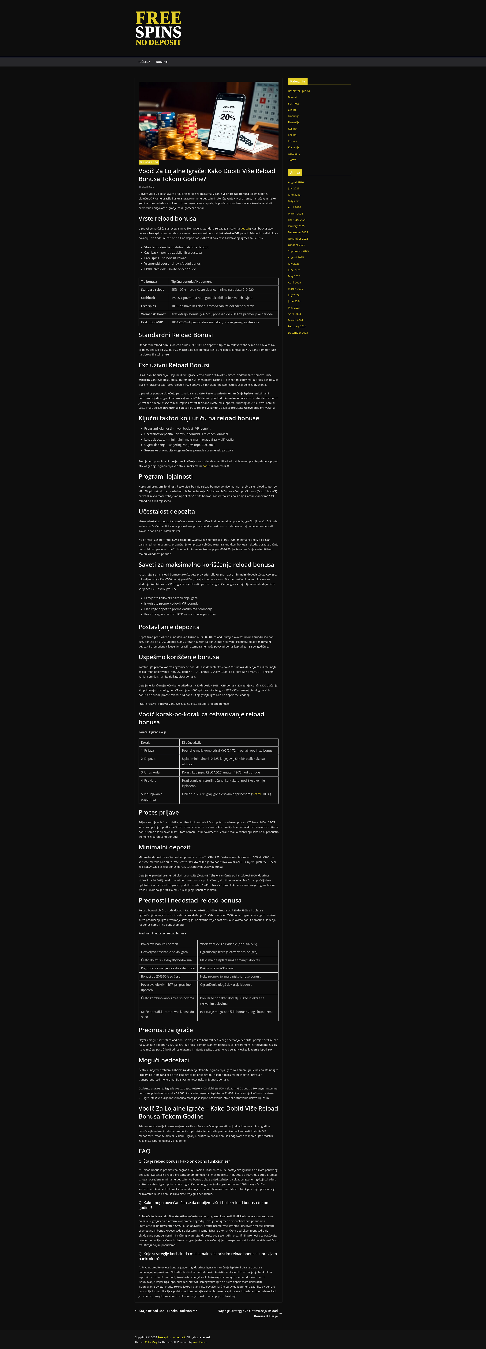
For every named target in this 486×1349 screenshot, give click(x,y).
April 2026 (294, 207)
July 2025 (293, 263)
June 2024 (294, 301)
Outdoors (294, 153)
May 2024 (294, 307)
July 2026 (293, 188)
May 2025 (294, 276)
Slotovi (292, 160)
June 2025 (294, 270)
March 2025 (295, 289)
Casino (292, 110)
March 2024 (295, 320)
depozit (245, 228)
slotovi (257, 794)
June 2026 (294, 194)
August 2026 (296, 182)
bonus (207, 466)
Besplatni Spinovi (149, 162)
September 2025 (298, 251)
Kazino (292, 141)
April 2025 (294, 282)
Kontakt (162, 62)
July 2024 (293, 295)
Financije (293, 116)
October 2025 (296, 245)
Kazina (292, 135)
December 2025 (298, 232)
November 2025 (298, 238)
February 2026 (297, 220)
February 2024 (297, 326)
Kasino (292, 128)
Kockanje (293, 147)
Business (293, 103)
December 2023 (298, 332)
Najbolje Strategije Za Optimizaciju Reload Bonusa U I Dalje (248, 1313)
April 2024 (294, 314)
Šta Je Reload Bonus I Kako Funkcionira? (168, 1311)
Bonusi (292, 97)
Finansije (293, 122)
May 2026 (294, 201)
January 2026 (296, 226)
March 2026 (295, 213)
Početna (144, 62)
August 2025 (296, 257)
